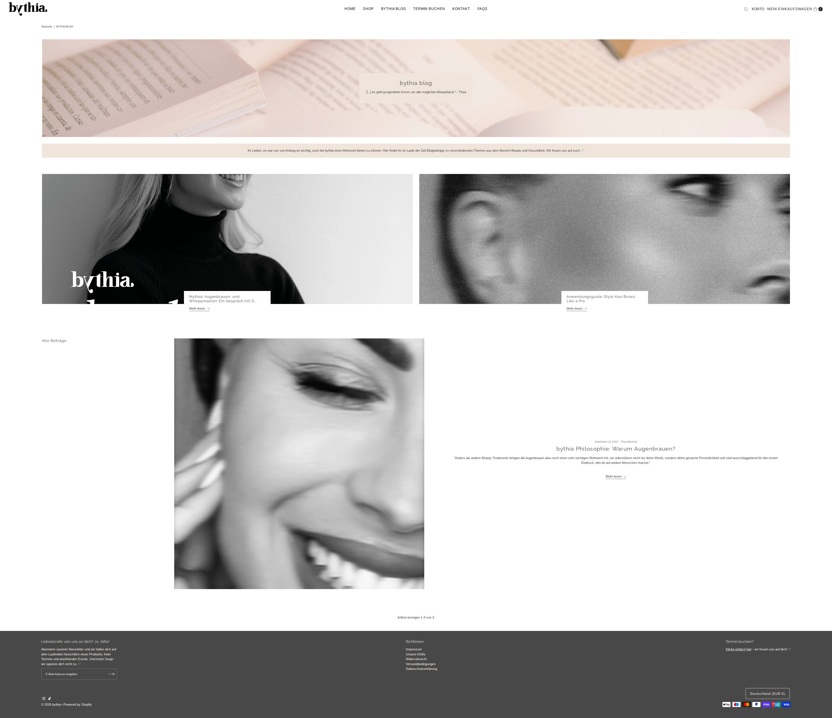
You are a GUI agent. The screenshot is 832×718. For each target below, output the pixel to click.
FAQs (483, 9)
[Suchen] (746, 9)
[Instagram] (43, 699)
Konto (758, 9)
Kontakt (461, 9)
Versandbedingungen (421, 664)
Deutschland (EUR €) (767, 693)
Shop (368, 9)
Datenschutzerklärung (421, 669)
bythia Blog (393, 9)
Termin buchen (429, 9)
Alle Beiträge (54, 340)
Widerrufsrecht (416, 659)
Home (350, 9)
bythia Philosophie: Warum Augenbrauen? (615, 448)
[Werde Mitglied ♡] (111, 674)
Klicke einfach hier (739, 649)
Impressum (414, 649)
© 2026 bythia (51, 704)
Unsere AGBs (416, 654)
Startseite (46, 26)
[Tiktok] (49, 699)
